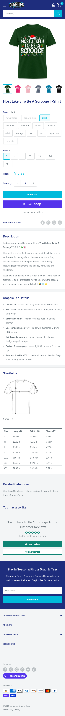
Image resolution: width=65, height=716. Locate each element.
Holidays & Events (41, 491)
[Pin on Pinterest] (48, 222)
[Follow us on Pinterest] (22, 669)
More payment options (32, 212)
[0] (59, 5)
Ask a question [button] (33, 551)
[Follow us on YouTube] (28, 669)
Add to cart (32, 194)
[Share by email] (60, 222)
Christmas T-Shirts (22, 491)
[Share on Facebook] (43, 222)
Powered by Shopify (11, 709)
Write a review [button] (32, 544)
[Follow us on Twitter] (11, 669)
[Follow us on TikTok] (34, 669)
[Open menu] (4, 5)
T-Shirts (54, 491)
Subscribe (32, 599)
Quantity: (7, 183)
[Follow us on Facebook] (5, 669)
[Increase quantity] (33, 183)
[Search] (58, 13)
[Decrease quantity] (17, 183)
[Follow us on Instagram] (17, 669)
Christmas (8, 491)
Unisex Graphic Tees (13, 495)
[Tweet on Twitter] (54, 222)
